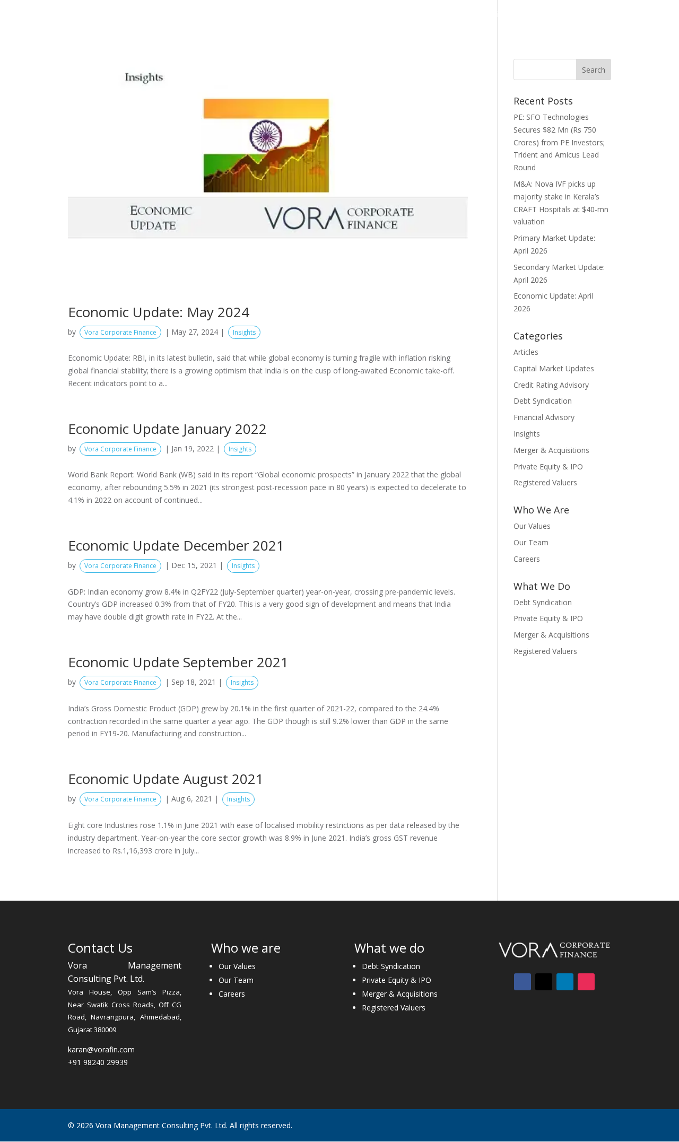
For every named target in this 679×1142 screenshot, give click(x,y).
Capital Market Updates (553, 368)
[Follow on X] (543, 981)
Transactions (398, 15)
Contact (584, 15)
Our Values (532, 526)
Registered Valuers (545, 482)
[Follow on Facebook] (522, 981)
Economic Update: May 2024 (158, 311)
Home (210, 15)
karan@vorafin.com (101, 1049)
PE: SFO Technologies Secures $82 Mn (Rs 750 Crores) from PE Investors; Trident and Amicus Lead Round (559, 142)
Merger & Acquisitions (551, 450)
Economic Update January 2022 (167, 428)
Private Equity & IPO (548, 466)
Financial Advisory (543, 417)
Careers (541, 15)
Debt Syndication (542, 401)
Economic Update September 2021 (178, 662)
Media (491, 15)
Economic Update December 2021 (176, 545)
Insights (451, 15)
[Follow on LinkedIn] (564, 981)
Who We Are (257, 15)
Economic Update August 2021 (166, 778)
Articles (525, 352)
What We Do (326, 15)
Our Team (531, 542)
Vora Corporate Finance (120, 332)
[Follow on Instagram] (586, 981)
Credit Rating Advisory (551, 385)
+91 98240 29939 (98, 1062)
